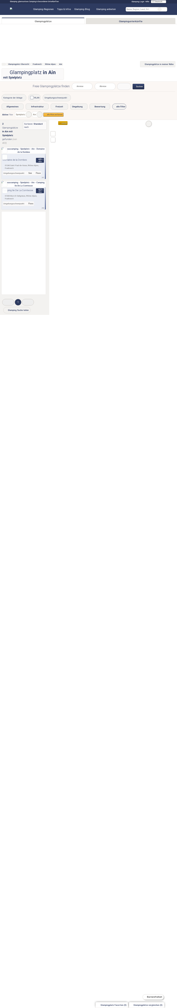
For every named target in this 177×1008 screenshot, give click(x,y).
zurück (64, 123)
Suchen (165, 9)
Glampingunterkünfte (130, 21)
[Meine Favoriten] (121, 9)
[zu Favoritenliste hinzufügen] (4, 150)
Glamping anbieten (106, 9)
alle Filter (120, 107)
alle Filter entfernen (55, 115)
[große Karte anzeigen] (53, 133)
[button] (8, 302)
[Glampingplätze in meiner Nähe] (53, 140)
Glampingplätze (43, 21)
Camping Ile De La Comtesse (18, 190)
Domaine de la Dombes (15, 159)
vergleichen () (147, 1005)
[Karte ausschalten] (149, 124)
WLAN (36, 98)
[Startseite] (3, 64)
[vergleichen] (4, 157)
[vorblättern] (39, 152)
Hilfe (147, 2)
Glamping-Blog (82, 9)
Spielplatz (20, 114)
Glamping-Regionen (43, 9)
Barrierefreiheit (154, 997)
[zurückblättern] (8, 152)
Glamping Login (137, 2)
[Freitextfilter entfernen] (159, 9)
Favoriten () (114, 1005)
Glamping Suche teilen (18, 310)
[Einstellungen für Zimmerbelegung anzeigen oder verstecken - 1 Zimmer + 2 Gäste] (124, 86)
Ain (34, 114)
